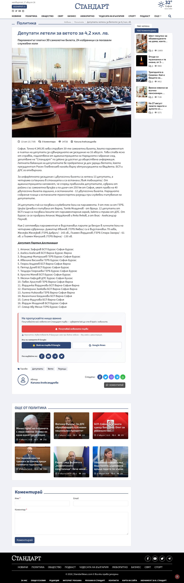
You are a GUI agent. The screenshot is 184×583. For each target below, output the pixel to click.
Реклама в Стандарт (95, 580)
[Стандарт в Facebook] (42, 356)
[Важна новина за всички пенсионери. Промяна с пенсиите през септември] (141, 91)
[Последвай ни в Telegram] (169, 559)
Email (76, 498)
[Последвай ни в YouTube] (155, 559)
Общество (54, 567)
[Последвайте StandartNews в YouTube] (19, 11)
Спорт (159, 567)
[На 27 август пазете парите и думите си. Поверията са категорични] (141, 107)
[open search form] (170, 16)
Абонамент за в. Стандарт (154, 580)
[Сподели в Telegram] (117, 376)
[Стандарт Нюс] (26, 560)
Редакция (54, 580)
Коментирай (116, 385)
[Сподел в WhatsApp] (122, 376)
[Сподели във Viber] (111, 376)
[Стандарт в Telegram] (55, 356)
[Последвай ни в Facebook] (148, 559)
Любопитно (120, 567)
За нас (24, 580)
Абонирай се (19, 6)
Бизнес (136, 567)
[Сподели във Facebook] (99, 376)
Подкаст (70, 567)
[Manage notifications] (177, 576)
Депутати (37, 368)
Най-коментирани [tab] (146, 30)
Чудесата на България (94, 567)
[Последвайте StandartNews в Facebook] (13, 11)
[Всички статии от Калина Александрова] (23, 379)
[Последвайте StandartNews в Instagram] (16, 11)
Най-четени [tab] (143, 26)
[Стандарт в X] (61, 356)
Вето (50, 368)
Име (17, 498)
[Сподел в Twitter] (105, 376)
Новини (67, 22)
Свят (148, 567)
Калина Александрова (85, 141)
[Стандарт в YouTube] (48, 356)
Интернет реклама (72, 580)
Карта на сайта (129, 580)
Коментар (21, 509)
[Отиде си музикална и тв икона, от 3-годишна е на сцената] (141, 60)
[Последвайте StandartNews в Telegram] (23, 11)
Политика (79, 22)
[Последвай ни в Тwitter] (162, 559)
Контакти (114, 580)
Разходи (62, 368)
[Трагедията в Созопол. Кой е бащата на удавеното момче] (141, 76)
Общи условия (38, 580)
